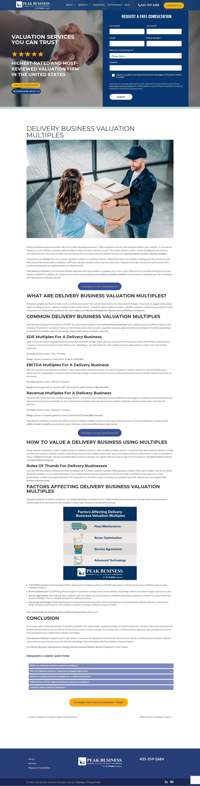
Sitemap (80, 782)
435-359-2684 (150, 5)
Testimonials (114, 5)
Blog (127, 5)
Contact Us (173, 5)
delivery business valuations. (114, 274)
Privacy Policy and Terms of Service (122, 86)
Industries (99, 5)
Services (83, 5)
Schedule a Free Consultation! (99, 286)
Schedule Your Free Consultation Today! (98, 702)
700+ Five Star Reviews (26, 85)
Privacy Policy (93, 782)
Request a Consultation (39, 767)
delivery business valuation (39, 424)
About (69, 5)
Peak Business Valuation (38, 271)
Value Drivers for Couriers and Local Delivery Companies (58, 612)
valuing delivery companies (114, 324)
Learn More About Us (27, 91)
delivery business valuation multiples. (150, 253)
